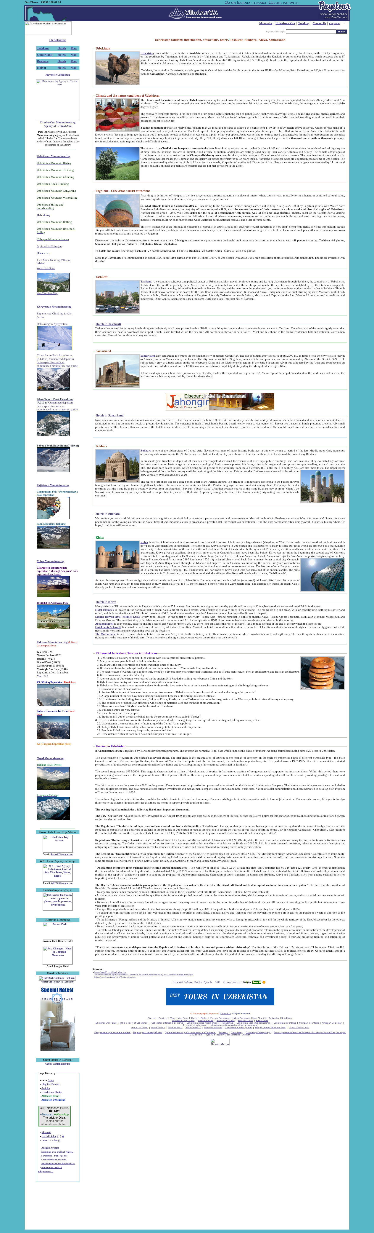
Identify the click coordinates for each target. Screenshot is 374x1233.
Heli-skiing (43, 215)
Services (163, 1018)
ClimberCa (226, 1013)
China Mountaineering (50, 561)
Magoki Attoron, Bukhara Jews (270, 1027)
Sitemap (46, 1132)
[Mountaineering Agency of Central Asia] (57, 119)
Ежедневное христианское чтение (112, 1032)
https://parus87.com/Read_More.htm (110, 972)
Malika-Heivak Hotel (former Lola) (117, 616)
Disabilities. (228, 1023)
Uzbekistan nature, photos (238, 1027)
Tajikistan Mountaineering (53, 485)
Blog (51, 1084)
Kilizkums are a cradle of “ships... (57, 1152)
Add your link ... (193, 1027)
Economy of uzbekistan (194, 1025)
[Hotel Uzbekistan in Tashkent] (57, 977)
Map (74, 48)
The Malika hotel (105, 634)
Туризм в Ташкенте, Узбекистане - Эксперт (228, 1035)
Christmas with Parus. (106, 1023)
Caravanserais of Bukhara (53, 1159)
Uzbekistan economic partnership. (254, 1023)
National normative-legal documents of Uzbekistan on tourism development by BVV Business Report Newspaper (143, 974)
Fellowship (274, 1018)
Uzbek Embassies (241, 1018)
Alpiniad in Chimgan (49, 246)
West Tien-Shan (46, 268)
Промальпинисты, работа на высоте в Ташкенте (190, 1032)
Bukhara (42, 61)
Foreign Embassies (219, 1018)
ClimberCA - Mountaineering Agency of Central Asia (58, 124)
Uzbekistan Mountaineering (54, 156)
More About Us (259, 1018)
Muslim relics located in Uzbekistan (58, 1163)
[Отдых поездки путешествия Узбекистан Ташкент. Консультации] (227, 982)
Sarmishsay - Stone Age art (53, 1156)
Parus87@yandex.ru (62, 854)
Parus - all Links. (139, 1027)
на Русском (334, 23)
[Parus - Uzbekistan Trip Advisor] (57, 851)
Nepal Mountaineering (50, 758)
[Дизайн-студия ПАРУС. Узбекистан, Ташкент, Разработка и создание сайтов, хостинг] (208, 982)
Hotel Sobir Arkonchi (108, 627)
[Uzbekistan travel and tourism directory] (177, 982)
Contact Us (319, 23)
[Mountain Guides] (264, 982)
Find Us (151, 1018)
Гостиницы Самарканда (258, 1032)
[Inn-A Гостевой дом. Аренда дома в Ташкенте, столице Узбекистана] (256, 982)
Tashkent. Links (205, 1020)
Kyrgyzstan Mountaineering (54, 306)
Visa (172, 1018)
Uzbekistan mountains (285, 1023)
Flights (204, 1018)
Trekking (304, 23)
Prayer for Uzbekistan (57, 74)
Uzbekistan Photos (52, 1092)
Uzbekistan (57, 40)
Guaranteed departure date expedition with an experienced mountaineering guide (57, 362)
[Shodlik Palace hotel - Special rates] (57, 1050)
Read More (286, 1018)
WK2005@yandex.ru (62, 883)
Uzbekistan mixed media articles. (203, 1023)
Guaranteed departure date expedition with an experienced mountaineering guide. (57, 406)
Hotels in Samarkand (110, 415)
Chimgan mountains (309, 1023)
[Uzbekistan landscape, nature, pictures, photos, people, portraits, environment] (57, 909)
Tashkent (43, 48)
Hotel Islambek (104, 609)
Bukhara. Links (245, 1020)
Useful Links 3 (175, 1027)
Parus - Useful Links (299, 1027)
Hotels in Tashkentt (108, 324)
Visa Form (183, 1018)
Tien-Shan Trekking (53, 261)
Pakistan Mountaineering (52, 642)
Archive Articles (50, 1147)
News (51, 1080)
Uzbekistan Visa (285, 23)
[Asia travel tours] (247, 982)
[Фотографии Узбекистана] (237, 982)
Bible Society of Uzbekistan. (134, 1023)
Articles (45, 1088)
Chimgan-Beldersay (332, 1023)
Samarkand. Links (226, 1020)
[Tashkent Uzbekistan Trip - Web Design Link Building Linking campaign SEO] (198, 982)
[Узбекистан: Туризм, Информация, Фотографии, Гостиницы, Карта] (188, 982)
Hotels (62, 48)
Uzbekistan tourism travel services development (233, 1025)
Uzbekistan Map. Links (183, 1020)
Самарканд (237, 1032)
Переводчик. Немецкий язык (147, 1032)
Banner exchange (51, 1140)
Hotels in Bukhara (108, 513)
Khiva (41, 67)
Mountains (265, 23)
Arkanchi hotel (104, 623)
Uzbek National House (57, 1063)
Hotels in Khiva (106, 602)
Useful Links (49, 1136)
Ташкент (223, 1032)
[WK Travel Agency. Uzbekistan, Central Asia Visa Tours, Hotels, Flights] (57, 880)
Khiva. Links (262, 1020)
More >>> (42, 676)
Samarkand (44, 54)
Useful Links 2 (158, 1027)
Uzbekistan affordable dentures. (168, 1023)
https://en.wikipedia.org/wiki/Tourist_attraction (114, 977)
